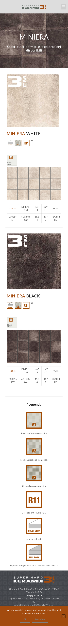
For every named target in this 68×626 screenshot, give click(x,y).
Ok (24, 619)
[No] (64, 616)
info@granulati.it (34, 595)
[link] (34, 170)
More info (40, 619)
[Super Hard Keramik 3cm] (34, 7)
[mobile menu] (63, 6)
